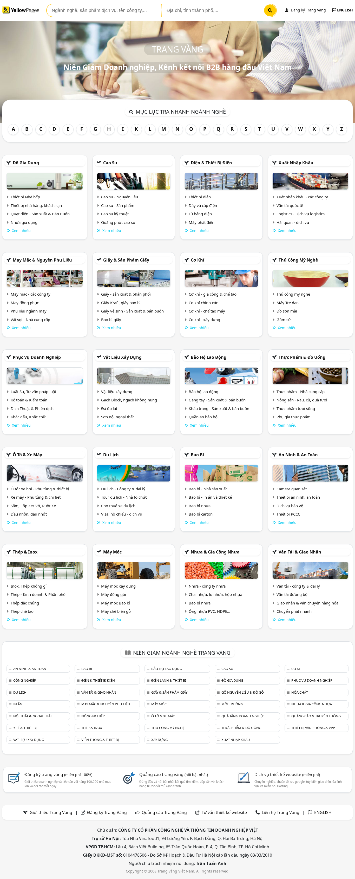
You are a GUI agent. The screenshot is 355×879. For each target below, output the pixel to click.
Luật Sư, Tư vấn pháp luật (33, 391)
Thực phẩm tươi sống (296, 408)
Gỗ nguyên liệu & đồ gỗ (242, 692)
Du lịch (111, 455)
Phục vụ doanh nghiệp (37, 357)
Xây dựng (159, 739)
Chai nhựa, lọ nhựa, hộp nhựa (215, 594)
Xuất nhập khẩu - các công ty (302, 196)
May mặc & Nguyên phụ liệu (42, 260)
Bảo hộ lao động (208, 357)
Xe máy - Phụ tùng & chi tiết (36, 497)
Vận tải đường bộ (292, 594)
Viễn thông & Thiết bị (100, 739)
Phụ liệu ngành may (29, 311)
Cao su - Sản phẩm (117, 205)
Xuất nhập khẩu (296, 163)
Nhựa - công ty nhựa (207, 586)
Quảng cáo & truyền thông (316, 716)
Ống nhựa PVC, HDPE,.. (209, 611)
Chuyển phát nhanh (294, 611)
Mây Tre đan (288, 302)
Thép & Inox (25, 552)
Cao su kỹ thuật (115, 213)
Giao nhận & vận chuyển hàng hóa (307, 602)
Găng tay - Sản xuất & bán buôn (217, 399)
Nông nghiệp (93, 716)
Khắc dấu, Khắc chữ (28, 416)
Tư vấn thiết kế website (225, 812)
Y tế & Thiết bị (25, 727)
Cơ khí (197, 260)
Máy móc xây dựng (118, 586)
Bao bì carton (201, 514)
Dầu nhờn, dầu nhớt (29, 514)
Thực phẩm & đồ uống (302, 357)
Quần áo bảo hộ (203, 416)
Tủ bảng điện (200, 213)
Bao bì (197, 455)
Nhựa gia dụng (24, 222)
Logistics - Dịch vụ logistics (301, 213)
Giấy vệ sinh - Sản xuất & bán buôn (132, 311)
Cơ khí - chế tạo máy (207, 311)
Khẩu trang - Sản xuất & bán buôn (219, 408)
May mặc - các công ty (30, 294)
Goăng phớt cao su (118, 222)
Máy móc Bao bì (115, 602)
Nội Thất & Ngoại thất (32, 716)
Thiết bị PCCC (288, 514)
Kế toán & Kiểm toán (29, 399)
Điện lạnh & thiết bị (168, 680)
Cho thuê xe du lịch (118, 505)
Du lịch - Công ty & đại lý (123, 488)
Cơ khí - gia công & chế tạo (212, 294)
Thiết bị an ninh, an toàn (298, 497)
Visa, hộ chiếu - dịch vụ (121, 514)
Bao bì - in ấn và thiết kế (210, 497)
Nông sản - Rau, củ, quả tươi (302, 399)
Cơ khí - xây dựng (204, 319)
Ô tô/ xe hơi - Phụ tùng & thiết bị (40, 488)
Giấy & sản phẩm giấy (126, 260)
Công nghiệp (24, 680)
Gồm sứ (284, 319)
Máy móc (112, 552)
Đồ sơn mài (287, 311)
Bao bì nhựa (200, 505)
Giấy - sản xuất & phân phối (126, 294)
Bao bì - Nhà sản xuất (208, 488)
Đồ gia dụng (26, 163)
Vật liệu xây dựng (122, 357)
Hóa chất (299, 692)
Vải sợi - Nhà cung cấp (30, 319)
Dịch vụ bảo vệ (290, 505)
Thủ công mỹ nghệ (298, 260)
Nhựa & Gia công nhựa (215, 552)
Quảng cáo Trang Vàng (164, 812)
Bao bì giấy (111, 319)
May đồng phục (25, 302)
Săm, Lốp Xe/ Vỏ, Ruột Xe (33, 505)
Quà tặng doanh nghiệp (242, 716)
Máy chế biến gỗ (116, 611)
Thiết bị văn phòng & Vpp (313, 727)
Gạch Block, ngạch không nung (129, 399)
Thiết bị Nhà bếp (25, 196)
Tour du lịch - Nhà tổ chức (124, 497)
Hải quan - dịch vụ (293, 222)
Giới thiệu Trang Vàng (51, 812)
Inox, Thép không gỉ (29, 586)
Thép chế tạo (22, 611)
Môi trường (232, 704)
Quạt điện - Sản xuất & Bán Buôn (40, 213)
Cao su (110, 163)
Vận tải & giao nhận (300, 552)
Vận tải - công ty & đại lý (298, 586)
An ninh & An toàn (298, 455)
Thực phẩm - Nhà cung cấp (301, 391)
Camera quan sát (292, 488)
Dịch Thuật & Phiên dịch (32, 408)
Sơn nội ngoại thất (117, 416)
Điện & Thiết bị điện (211, 163)
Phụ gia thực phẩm (294, 416)
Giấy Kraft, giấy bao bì (121, 302)
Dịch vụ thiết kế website (287, 774)
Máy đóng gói (113, 594)
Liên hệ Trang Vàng (280, 812)
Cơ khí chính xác (203, 302)
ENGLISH (344, 10)
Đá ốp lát (109, 408)
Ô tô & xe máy (27, 455)
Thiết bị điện (200, 196)
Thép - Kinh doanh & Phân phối (39, 594)
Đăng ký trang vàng (58, 774)
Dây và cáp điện (203, 205)
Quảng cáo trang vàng (173, 774)
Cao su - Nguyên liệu (119, 196)
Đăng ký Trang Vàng (308, 10)
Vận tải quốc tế (290, 205)
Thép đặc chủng (25, 602)
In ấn (17, 704)
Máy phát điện (201, 222)
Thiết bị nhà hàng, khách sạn (36, 205)
